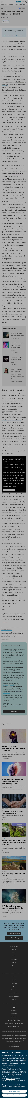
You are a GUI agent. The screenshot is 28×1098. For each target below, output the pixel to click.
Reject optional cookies (14, 1095)
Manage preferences (8, 1085)
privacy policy (10, 1078)
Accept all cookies (14, 1091)
